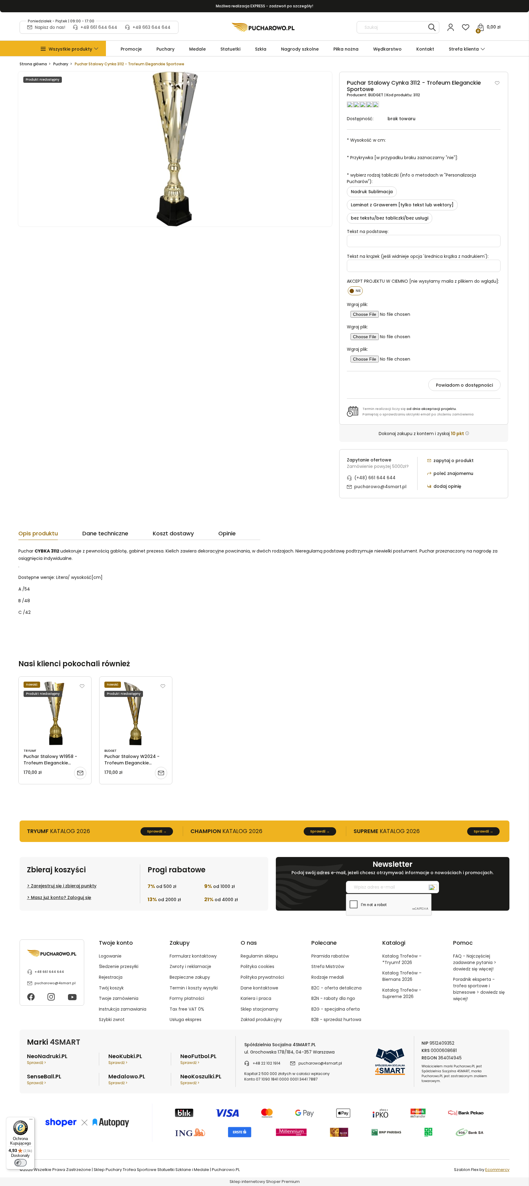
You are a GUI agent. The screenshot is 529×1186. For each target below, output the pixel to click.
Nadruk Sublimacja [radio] (372, 192)
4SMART (65, 1042)
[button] (70, 49)
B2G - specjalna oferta (335, 1009)
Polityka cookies (257, 966)
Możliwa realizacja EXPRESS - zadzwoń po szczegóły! (264, 6)
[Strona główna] (263, 27)
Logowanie (110, 956)
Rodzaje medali (327, 977)
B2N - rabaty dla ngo (333, 998)
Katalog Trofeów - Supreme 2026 (401, 993)
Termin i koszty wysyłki (194, 988)
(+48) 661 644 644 (375, 478)
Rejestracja (110, 977)
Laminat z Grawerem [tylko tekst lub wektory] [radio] (402, 205)
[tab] (50, 535)
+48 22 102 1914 (266, 1063)
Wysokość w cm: (366, 140)
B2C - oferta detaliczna (336, 988)
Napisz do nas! (50, 27)
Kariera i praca (256, 998)
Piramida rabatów (330, 956)
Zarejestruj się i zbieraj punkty (63, 886)
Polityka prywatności (262, 977)
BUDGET (376, 95)
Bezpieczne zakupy (190, 977)
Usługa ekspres (185, 1019)
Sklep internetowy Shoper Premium (265, 1181)
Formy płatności (187, 998)
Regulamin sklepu (259, 956)
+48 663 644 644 (152, 27)
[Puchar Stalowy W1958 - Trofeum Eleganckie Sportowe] (55, 713)
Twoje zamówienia (118, 998)
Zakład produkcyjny (261, 1019)
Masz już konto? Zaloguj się (61, 897)
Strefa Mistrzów (327, 966)
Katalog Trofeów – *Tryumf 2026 (402, 959)
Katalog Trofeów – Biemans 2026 (402, 976)
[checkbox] (355, 290)
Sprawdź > (36, 1062)
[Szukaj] (432, 27)
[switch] (20, 1162)
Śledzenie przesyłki (118, 966)
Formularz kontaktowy (193, 956)
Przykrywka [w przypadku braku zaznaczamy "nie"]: (402, 158)
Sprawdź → (157, 831)
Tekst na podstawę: (367, 231)
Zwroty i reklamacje (190, 966)
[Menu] (31, 1120)
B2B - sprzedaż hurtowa (336, 1019)
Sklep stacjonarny (259, 1009)
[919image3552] (175, 149)
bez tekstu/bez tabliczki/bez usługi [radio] (389, 218)
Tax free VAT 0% (187, 1009)
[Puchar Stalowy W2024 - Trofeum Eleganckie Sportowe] (135, 713)
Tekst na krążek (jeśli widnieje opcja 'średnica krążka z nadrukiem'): (418, 256)
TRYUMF (30, 750)
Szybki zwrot (112, 1019)
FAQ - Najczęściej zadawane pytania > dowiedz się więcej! (474, 962)
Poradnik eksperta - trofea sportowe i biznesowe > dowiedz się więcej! (479, 989)
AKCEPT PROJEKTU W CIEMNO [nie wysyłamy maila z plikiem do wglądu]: (423, 281)
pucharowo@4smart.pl (380, 487)
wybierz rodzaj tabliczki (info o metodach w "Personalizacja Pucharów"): (411, 178)
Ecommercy (497, 1170)
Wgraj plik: (357, 304)
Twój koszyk (111, 988)
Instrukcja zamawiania (122, 1009)
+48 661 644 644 (99, 27)
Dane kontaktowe (259, 988)
